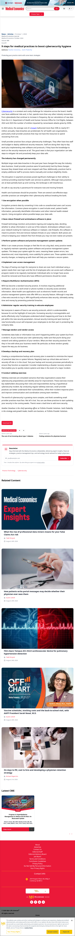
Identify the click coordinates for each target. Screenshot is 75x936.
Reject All (66, 932)
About (37, 845)
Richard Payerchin (12, 776)
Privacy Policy (37, 864)
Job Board (37, 856)
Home (37, 915)
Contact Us (37, 849)
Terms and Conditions (37, 859)
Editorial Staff (37, 852)
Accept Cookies (53, 932)
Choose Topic (35, 14)
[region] (37, 926)
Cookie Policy (28, 928)
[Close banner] (72, 2)
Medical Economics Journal (10, 36)
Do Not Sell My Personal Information (37, 866)
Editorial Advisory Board (37, 854)
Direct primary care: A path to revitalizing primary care (53, 437)
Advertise (37, 847)
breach (34, 128)
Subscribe (63, 458)
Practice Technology (8, 471)
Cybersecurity (7, 111)
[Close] (72, 920)
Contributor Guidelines (37, 861)
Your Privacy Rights (37, 868)
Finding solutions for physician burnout (15, 436)
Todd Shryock (10, 538)
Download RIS (7, 423)
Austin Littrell (10, 598)
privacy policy (41, 462)
